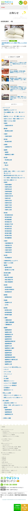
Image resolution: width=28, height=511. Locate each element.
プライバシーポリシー (7, 463)
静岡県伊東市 (8, 297)
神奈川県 (6, 275)
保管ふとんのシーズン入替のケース (13, 397)
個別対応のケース (8, 390)
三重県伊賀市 (8, 320)
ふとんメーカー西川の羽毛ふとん (12, 367)
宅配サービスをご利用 (9, 121)
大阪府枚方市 (8, 245)
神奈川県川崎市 (9, 277)
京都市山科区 (8, 187)
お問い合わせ (5, 462)
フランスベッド (8, 374)
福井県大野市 (8, 267)
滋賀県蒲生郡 (8, 412)
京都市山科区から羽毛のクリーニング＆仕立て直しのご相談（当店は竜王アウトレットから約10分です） (18, 88)
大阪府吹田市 (8, 252)
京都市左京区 (8, 193)
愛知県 (5, 128)
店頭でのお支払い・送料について (9, 470)
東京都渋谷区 (8, 228)
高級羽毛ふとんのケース (10, 110)
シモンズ (6, 369)
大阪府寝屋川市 (9, 243)
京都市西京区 (8, 207)
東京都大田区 (8, 235)
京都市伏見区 (8, 202)
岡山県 (5, 163)
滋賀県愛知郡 (8, 355)
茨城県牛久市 (8, 302)
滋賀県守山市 (8, 346)
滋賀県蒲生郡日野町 (10, 357)
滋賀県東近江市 (9, 334)
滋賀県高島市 (8, 350)
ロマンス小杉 (7, 371)
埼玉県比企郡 (8, 159)
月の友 (5, 376)
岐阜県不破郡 (8, 314)
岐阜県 (5, 307)
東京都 (5, 139)
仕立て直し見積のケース (10, 180)
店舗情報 (4, 458)
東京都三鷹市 (8, 233)
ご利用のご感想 (7, 418)
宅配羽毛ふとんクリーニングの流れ (11, 436)
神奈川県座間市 (9, 282)
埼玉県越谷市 (8, 257)
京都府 (5, 123)
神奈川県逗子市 (9, 279)
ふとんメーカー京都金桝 (10, 383)
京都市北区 (8, 198)
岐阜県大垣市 (8, 310)
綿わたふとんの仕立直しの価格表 (10, 448)
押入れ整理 (6, 400)
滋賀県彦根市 (8, 330)
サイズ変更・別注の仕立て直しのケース (14, 177)
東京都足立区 (8, 226)
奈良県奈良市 (8, 291)
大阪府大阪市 (8, 136)
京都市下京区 (8, 205)
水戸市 (6, 304)
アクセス (4, 460)
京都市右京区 (8, 200)
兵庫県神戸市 (8, 147)
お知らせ (4, 457)
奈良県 (5, 285)
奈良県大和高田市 (9, 289)
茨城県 (5, 300)
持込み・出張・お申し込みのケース (13, 405)
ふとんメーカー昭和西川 (10, 385)
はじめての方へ (6, 431)
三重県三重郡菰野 (9, 322)
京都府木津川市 (9, 125)
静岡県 (5, 295)
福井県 (5, 265)
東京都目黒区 (8, 231)
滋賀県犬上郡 (8, 364)
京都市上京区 (8, 209)
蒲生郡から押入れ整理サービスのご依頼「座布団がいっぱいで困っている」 (18, 80)
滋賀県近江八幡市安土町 (11, 359)
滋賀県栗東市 (8, 336)
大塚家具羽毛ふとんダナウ (11, 260)
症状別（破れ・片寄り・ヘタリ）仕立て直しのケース (14, 172)
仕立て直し (13, 40)
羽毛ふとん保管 (7, 393)
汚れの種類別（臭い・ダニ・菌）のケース (14, 113)
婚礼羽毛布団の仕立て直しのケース (13, 175)
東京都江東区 (8, 141)
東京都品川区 (8, 221)
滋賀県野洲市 (8, 343)
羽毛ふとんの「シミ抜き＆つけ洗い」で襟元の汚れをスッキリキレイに (18, 64)
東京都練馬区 (8, 237)
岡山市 (6, 165)
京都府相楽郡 (8, 191)
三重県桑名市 (8, 324)
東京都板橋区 (8, 219)
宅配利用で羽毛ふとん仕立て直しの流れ (12, 450)
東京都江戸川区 (9, 224)
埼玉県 (5, 157)
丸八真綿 (6, 378)
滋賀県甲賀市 (8, 352)
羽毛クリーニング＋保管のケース (12, 395)
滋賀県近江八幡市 (9, 154)
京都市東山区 (8, 189)
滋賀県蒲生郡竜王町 (10, 341)
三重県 (5, 317)
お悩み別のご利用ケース (10, 403)
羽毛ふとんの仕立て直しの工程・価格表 (12, 446)
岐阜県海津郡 (8, 312)
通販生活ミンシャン (9, 380)
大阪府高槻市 (8, 247)
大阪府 (5, 134)
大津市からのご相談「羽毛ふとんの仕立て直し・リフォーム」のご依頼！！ (18, 98)
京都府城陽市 (8, 184)
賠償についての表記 (6, 472)
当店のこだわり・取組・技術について (14, 118)
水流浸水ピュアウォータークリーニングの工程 (13, 433)
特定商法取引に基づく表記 (8, 465)
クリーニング (6, 107)
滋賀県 (5, 150)
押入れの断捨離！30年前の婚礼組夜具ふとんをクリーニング (17, 72)
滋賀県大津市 (8, 332)
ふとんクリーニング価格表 (9, 434)
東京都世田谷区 (9, 215)
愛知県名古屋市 (9, 131)
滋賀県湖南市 (8, 361)
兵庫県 (5, 144)
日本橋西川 (7, 387)
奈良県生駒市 (8, 287)
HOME (3, 426)
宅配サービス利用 (8, 263)
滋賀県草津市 (8, 339)
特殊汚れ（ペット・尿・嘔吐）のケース (14, 116)
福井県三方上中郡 (9, 269)
